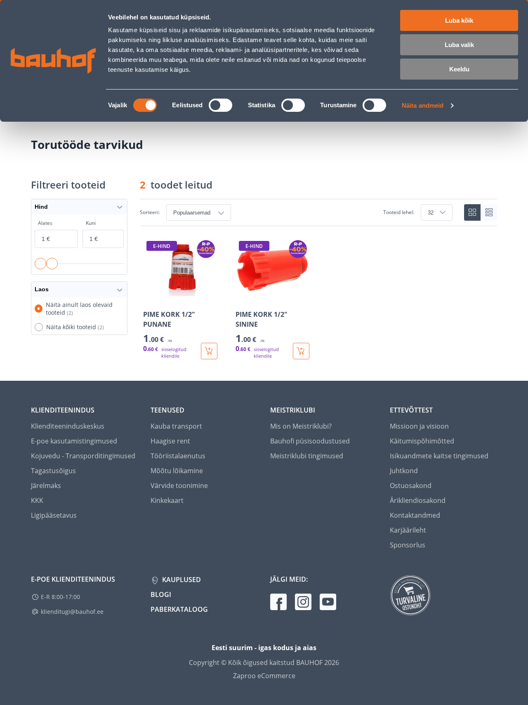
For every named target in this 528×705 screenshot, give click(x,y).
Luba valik (459, 44)
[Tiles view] (472, 212)
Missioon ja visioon (419, 426)
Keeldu (459, 69)
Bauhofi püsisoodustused (310, 441)
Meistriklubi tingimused (306, 455)
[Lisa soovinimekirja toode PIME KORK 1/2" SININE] (242, 297)
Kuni (91, 222)
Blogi (161, 594)
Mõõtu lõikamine (177, 470)
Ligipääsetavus (54, 515)
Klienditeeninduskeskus (67, 426)
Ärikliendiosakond (418, 500)
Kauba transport (176, 426)
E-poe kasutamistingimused (74, 441)
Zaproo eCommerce (264, 675)
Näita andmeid (422, 105)
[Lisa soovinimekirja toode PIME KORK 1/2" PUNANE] (150, 297)
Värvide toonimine (179, 485)
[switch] (220, 105)
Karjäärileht (408, 530)
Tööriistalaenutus (178, 455)
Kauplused (180, 579)
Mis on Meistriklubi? (301, 426)
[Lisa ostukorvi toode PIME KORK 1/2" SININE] (301, 351)
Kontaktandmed (415, 515)
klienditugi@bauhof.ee (72, 611)
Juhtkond (404, 470)
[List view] (489, 212)
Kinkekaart (167, 500)
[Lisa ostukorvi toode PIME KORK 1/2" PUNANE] (209, 351)
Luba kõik (459, 20)
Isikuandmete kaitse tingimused (439, 455)
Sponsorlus (407, 544)
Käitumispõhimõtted (422, 441)
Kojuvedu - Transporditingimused (83, 455)
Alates (45, 222)
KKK (37, 500)
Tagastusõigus (53, 470)
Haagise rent (170, 441)
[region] (318, 298)
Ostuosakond (410, 485)
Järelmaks (46, 485)
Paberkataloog (179, 609)
